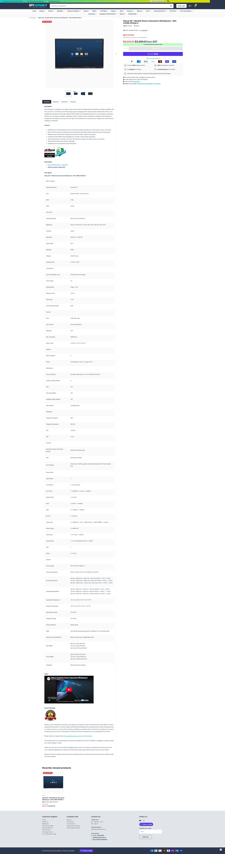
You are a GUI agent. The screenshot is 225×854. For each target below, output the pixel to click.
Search (44, 819)
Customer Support (49, 817)
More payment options (153, 58)
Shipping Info (45, 823)
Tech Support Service (47, 832)
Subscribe (145, 837)
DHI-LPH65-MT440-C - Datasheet (58, 165)
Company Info (72, 817)
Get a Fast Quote (46, 829)
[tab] (46, 102)
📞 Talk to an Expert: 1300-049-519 (12, 1)
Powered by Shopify (68, 850)
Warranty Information (47, 827)
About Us (69, 819)
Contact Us (45, 821)
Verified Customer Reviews (73, 827)
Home (34, 11)
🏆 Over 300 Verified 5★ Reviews (34, 1)
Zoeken (171, 6)
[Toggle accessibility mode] (168, 1)
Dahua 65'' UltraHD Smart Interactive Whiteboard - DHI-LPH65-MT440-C (53, 798)
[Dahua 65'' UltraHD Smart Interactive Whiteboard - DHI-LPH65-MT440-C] (53, 782)
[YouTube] (140, 820)
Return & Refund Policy (48, 825)
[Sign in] (190, 6)
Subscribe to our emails (145, 828)
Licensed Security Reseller (73, 825)
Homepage (32, 17)
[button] (116, 54)
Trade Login (181, 6)
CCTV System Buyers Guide (49, 834)
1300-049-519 (87, 736)
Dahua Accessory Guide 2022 (56, 167)
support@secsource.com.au (73, 736)
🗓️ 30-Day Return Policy (53, 1)
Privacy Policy (70, 821)
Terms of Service (71, 823)
